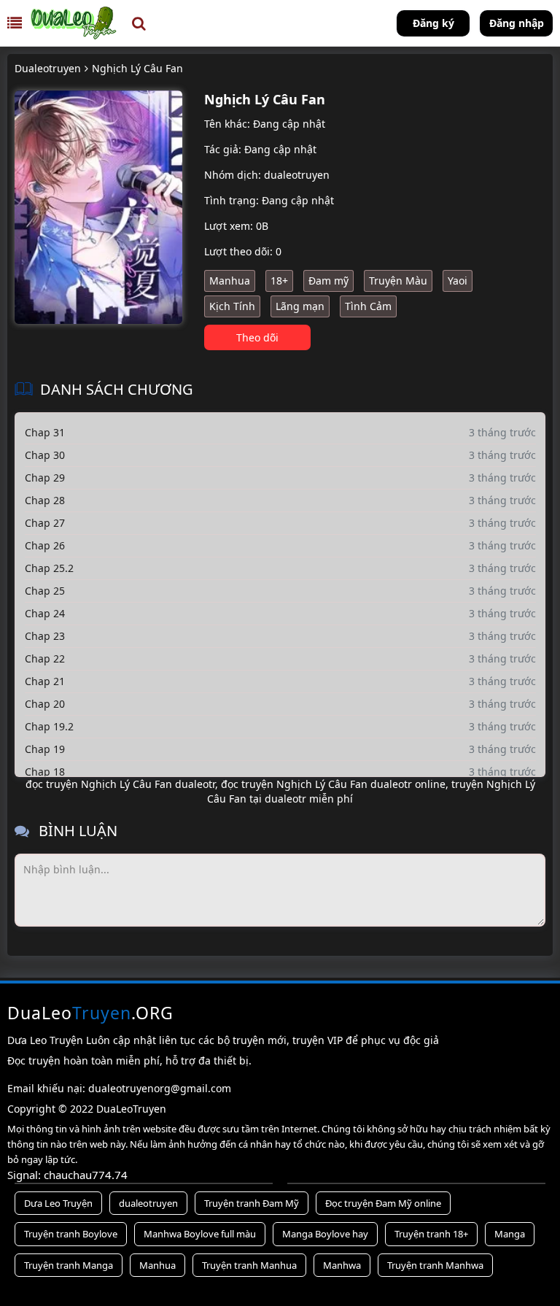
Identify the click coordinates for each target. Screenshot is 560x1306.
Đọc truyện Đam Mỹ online (383, 1203)
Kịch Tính (232, 306)
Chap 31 (45, 432)
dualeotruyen (297, 175)
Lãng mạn (300, 306)
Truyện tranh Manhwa (435, 1265)
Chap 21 (45, 681)
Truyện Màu (398, 280)
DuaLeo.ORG (90, 1012)
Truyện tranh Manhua (249, 1265)
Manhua (229, 280)
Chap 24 (45, 613)
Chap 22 (45, 658)
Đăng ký (433, 23)
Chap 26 (45, 545)
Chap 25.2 (49, 568)
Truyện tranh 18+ (431, 1233)
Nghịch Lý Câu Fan (137, 68)
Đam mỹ (328, 280)
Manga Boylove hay (325, 1233)
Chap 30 (45, 455)
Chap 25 (45, 591)
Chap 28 (45, 500)
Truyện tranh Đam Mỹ (251, 1203)
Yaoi (457, 280)
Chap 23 (45, 636)
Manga (509, 1233)
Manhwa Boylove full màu (200, 1233)
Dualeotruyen (48, 68)
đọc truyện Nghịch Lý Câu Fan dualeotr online (332, 784)
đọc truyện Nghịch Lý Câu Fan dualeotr (120, 784)
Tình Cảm (368, 306)
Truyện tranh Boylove (70, 1233)
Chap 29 (45, 477)
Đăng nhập (516, 23)
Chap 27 (45, 523)
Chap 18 (45, 771)
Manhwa (342, 1265)
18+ (279, 280)
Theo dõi (257, 337)
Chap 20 (45, 704)
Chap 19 (45, 749)
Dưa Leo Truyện (58, 1203)
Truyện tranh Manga (68, 1265)
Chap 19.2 (49, 726)
